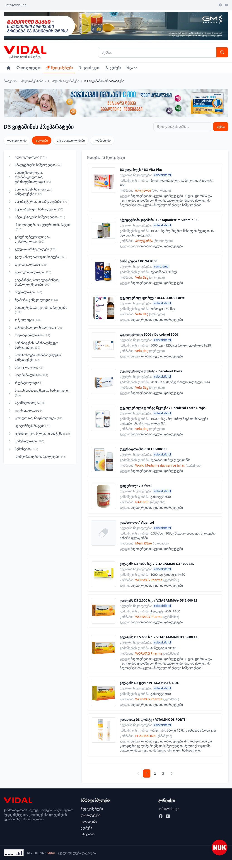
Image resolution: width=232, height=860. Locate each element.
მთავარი (10, 81)
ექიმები (115, 67)
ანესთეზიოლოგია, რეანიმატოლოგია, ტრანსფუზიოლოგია (33, 177)
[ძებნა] (222, 52)
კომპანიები (102, 140)
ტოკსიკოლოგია (29, 410)
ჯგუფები (42, 140)
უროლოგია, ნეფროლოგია (39, 418)
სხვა (129, 67)
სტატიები (87, 834)
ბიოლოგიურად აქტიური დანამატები (43, 226)
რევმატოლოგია (29, 383)
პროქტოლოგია (29, 367)
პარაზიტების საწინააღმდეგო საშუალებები (36, 345)
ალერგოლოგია (31, 157)
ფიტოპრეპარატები (33, 426)
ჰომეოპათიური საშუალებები (41, 456)
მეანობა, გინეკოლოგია (36, 300)
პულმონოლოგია (31, 375)
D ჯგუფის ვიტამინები (63, 81)
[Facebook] (220, 5)
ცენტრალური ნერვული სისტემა (42, 433)
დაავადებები (31, 67)
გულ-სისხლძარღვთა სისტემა (40, 257)
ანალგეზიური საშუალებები (38, 165)
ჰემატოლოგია (29, 441)
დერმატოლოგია (31, 264)
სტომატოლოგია (30, 402)
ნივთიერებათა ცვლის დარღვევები (41, 309)
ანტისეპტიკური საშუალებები (40, 217)
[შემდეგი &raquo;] (172, 773)
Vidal (51, 853)
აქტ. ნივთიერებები (71, 140)
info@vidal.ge (15, 5)
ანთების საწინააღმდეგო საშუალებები (33, 191)
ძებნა (221, 126)
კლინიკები (91, 67)
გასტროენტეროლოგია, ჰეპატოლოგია (33, 239)
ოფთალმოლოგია (32, 335)
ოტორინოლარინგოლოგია (39, 327)
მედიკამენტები (62, 67)
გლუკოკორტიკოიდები (35, 249)
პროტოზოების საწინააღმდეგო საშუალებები (38, 357)
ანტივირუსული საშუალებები (39, 209)
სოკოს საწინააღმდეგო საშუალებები (42, 392)
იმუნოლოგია (28, 292)
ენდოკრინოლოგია (33, 272)
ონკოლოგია (28, 320)
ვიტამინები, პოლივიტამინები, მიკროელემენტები (37, 282)
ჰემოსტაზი (26, 449)
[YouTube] (226, 5)
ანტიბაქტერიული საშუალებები (41, 201)
